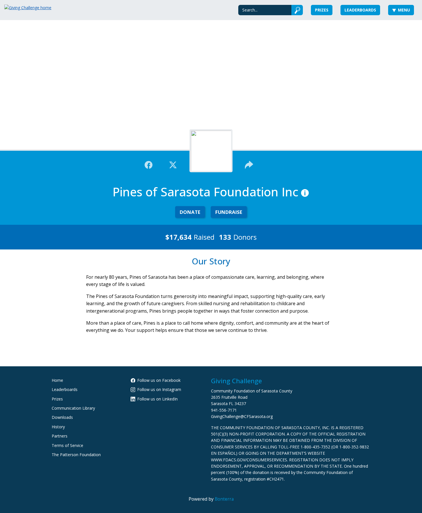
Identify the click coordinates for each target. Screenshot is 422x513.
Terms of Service (67, 445)
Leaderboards (360, 10)
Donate (190, 212)
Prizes (321, 10)
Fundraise (228, 212)
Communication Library (73, 408)
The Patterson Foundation (76, 454)
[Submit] (297, 10)
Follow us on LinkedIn (157, 399)
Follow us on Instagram (159, 389)
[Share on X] (173, 164)
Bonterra (224, 499)
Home (57, 380)
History (58, 426)
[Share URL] (249, 164)
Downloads (62, 417)
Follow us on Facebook (159, 380)
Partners (59, 436)
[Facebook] (148, 164)
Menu (404, 10)
